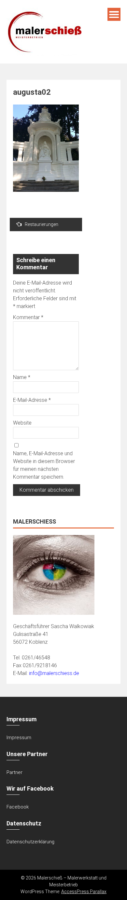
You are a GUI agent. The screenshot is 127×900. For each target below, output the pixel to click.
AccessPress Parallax (83, 891)
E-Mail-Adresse (32, 400)
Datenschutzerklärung (30, 842)
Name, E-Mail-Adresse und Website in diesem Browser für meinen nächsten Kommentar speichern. (44, 465)
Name (21, 377)
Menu (113, 14)
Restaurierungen (41, 224)
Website (22, 423)
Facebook (18, 807)
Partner (14, 772)
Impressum (19, 737)
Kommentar (28, 317)
